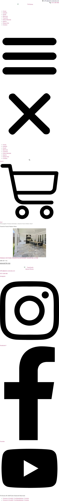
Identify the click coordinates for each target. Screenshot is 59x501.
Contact (5, 25)
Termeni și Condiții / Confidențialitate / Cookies (16, 498)
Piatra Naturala (7, 19)
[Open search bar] (29, 159)
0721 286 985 (4, 273)
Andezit (5, 13)
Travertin (5, 18)
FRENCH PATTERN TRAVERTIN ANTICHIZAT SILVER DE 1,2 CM (19, 258)
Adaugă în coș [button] (5, 263)
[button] (29, 85)
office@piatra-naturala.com (7, 271)
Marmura (5, 16)
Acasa (4, 11)
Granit (4, 14)
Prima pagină (3, 223)
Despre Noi (6, 23)
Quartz (5, 21)
